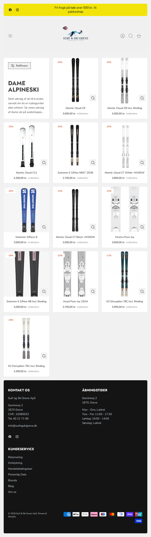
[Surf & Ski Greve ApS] (75, 35)
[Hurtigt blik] (93, 98)
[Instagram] (17, 9)
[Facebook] (10, 9)
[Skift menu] (12, 36)
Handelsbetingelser (20, 469)
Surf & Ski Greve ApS (26, 513)
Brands (12, 480)
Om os (12, 492)
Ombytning (15, 463)
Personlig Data (17, 474)
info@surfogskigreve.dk (22, 426)
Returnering (15, 457)
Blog (11, 486)
